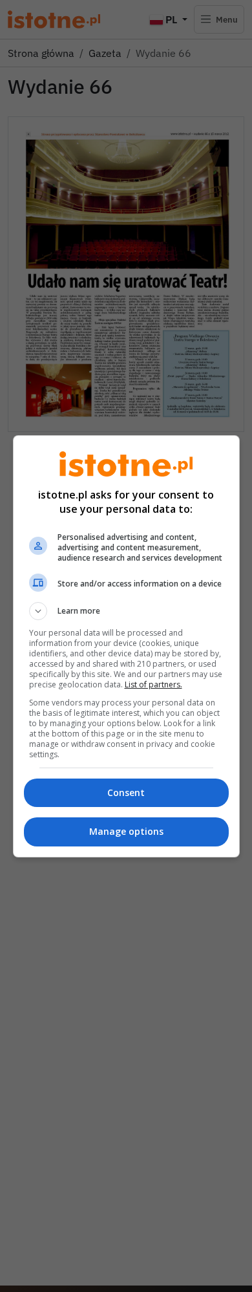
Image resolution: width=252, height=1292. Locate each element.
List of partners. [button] (153, 684)
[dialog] (126, 646)
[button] (126, 611)
